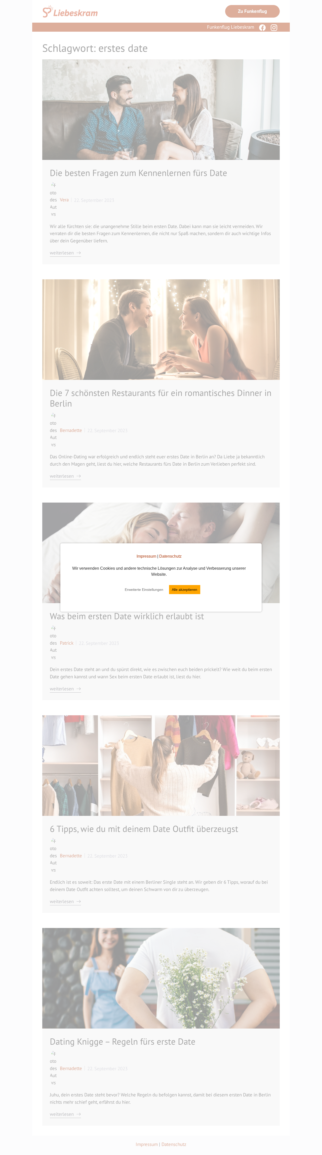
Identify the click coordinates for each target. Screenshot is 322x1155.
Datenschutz (170, 556)
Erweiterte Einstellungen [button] (144, 590)
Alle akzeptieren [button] (184, 590)
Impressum (146, 556)
